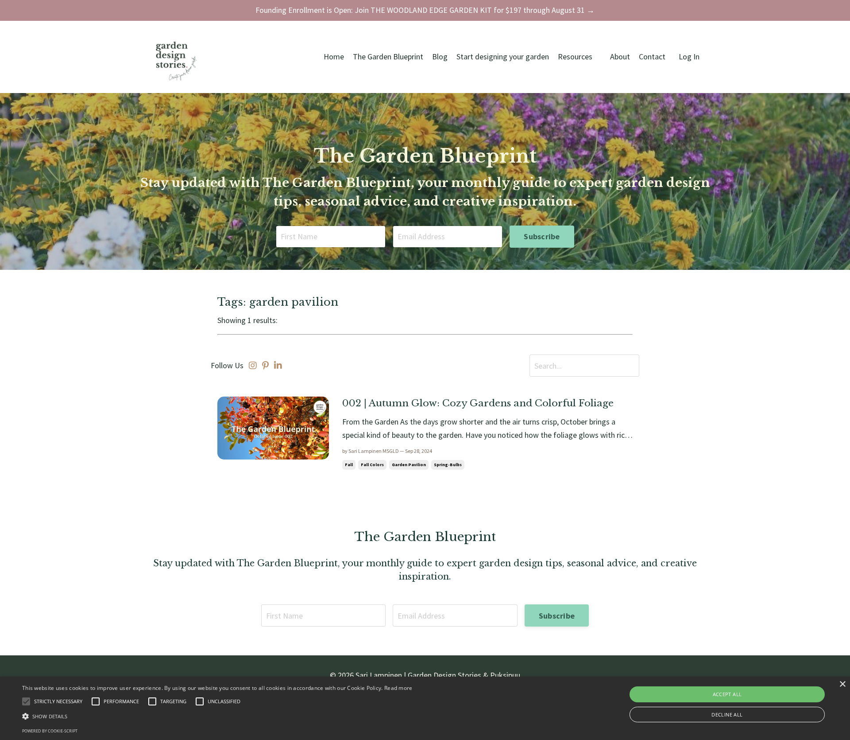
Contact (652, 56)
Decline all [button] (726, 714)
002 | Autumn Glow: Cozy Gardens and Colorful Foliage (478, 403)
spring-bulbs (448, 464)
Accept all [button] (727, 694)
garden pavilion (409, 464)
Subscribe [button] (542, 236)
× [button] (842, 684)
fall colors (372, 464)
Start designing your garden (502, 56)
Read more (398, 688)
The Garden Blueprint (388, 56)
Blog (440, 56)
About (620, 56)
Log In (689, 56)
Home (334, 56)
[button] (217, 716)
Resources (575, 56)
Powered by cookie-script (49, 731)
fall (349, 464)
